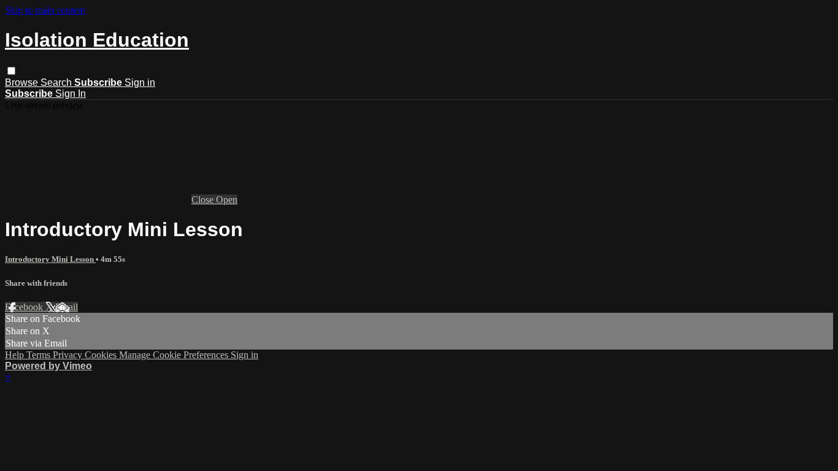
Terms (39, 355)
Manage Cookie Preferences (175, 355)
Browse (22, 82)
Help (15, 355)
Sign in (140, 82)
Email (66, 307)
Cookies (102, 355)
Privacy (69, 355)
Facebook (25, 307)
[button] (11, 71)
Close (203, 199)
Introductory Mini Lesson (50, 259)
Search (57, 82)
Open (226, 199)
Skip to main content (45, 10)
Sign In (70, 93)
